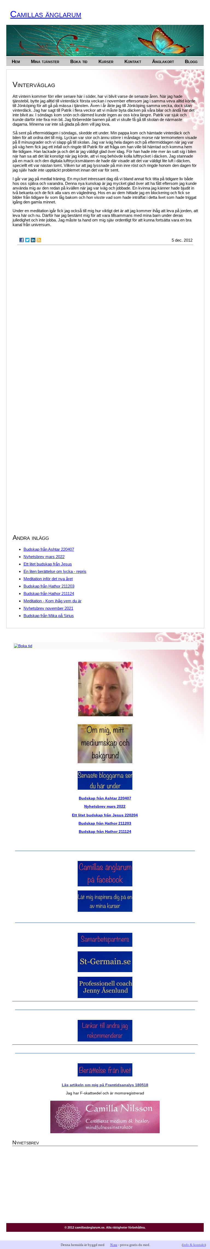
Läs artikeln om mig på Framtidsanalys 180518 (105, 1085)
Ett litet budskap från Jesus (48, 564)
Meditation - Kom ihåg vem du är (52, 601)
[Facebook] (21, 240)
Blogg (191, 61)
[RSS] (39, 240)
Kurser (105, 61)
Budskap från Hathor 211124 (49, 593)
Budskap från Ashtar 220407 (49, 549)
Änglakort (163, 61)
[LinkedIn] (33, 240)
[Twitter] (27, 240)
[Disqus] (105, 318)
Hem (16, 61)
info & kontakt (194, 1245)
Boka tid (79, 61)
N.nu (113, 1245)
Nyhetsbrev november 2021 (48, 608)
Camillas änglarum (45, 14)
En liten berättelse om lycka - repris (55, 571)
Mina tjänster (45, 61)
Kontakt (132, 61)
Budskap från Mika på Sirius (49, 615)
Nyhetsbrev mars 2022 (44, 556)
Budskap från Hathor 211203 (49, 586)
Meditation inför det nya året (48, 578)
